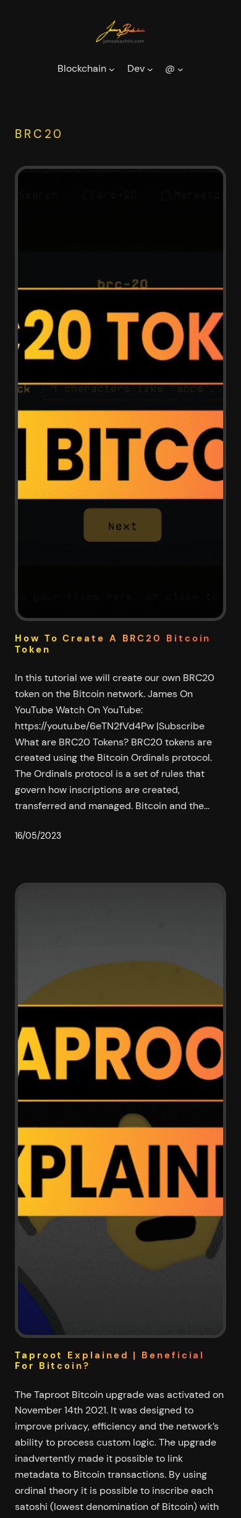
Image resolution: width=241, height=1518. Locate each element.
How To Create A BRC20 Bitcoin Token (113, 644)
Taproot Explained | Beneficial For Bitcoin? (110, 1361)
